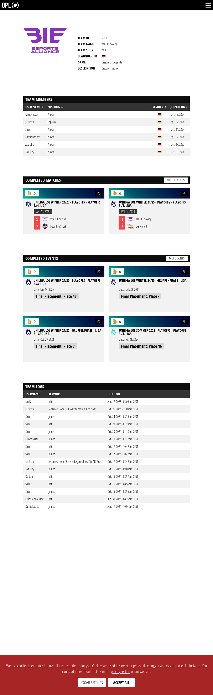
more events (177, 258)
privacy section (120, 671)
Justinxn (29, 409)
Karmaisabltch (32, 506)
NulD (28, 401)
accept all (121, 682)
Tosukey (29, 469)
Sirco (28, 416)
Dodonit (29, 476)
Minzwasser (31, 439)
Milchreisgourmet (34, 499)
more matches (176, 180)
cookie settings (92, 682)
